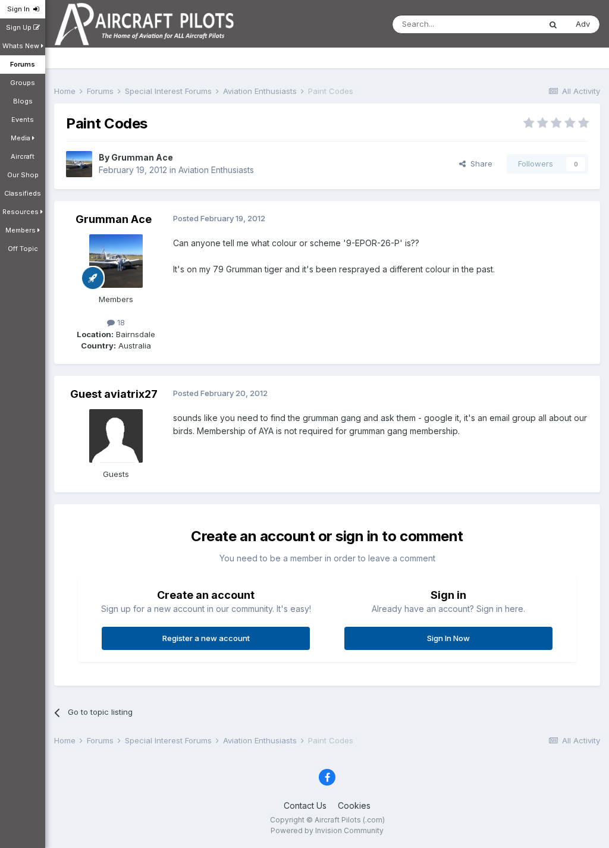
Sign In (20, 9)
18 (120, 322)
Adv (583, 24)
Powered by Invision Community (327, 830)
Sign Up (19, 27)
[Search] (553, 24)
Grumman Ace (142, 157)
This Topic (505, 24)
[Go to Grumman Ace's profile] (79, 164)
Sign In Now (448, 638)
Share (479, 163)
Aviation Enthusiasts (216, 170)
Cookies (354, 805)
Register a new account (206, 638)
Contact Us (305, 805)
